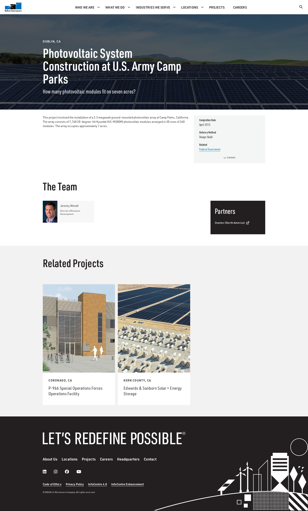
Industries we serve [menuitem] (153, 7)
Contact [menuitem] (150, 459)
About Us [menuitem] (50, 459)
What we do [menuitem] (115, 7)
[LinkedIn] (48, 471)
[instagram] (59, 471)
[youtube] (78, 471)
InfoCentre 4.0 (97, 484)
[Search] (301, 7)
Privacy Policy (75, 484)
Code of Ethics (52, 484)
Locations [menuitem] (189, 7)
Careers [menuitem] (240, 7)
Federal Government (209, 149)
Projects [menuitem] (217, 7)
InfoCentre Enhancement (127, 484)
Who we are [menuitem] (84, 7)
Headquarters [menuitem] (128, 459)
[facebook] (70, 471)
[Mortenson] (13, 7)
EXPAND (231, 157)
